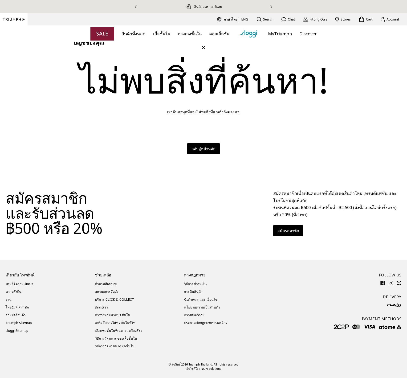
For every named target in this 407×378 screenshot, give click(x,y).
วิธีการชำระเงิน (195, 284)
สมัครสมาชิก (288, 230)
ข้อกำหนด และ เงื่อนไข (201, 299)
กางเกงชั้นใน (190, 34)
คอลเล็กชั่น (219, 34)
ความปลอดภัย (194, 315)
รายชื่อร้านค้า (16, 315)
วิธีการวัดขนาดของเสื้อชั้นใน (116, 338)
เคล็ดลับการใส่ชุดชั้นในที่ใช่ (115, 322)
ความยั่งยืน (13, 291)
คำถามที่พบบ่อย (106, 284)
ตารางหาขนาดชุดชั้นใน (112, 315)
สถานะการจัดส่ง (106, 291)
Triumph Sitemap (19, 322)
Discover (308, 34)
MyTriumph (280, 34)
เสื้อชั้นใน (161, 34)
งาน (9, 299)
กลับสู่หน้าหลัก (203, 148)
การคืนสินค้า (193, 291)
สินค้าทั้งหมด (134, 34)
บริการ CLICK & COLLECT (114, 299)
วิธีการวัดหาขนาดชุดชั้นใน (114, 346)
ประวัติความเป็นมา (19, 284)
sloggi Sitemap (17, 330)
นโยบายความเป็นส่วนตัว (202, 307)
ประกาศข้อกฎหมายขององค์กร (205, 322)
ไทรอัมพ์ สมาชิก (17, 307)
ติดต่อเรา (101, 307)
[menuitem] (231, 19)
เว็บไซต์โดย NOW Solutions (203, 369)
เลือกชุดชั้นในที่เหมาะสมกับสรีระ (118, 330)
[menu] (236, 19)
